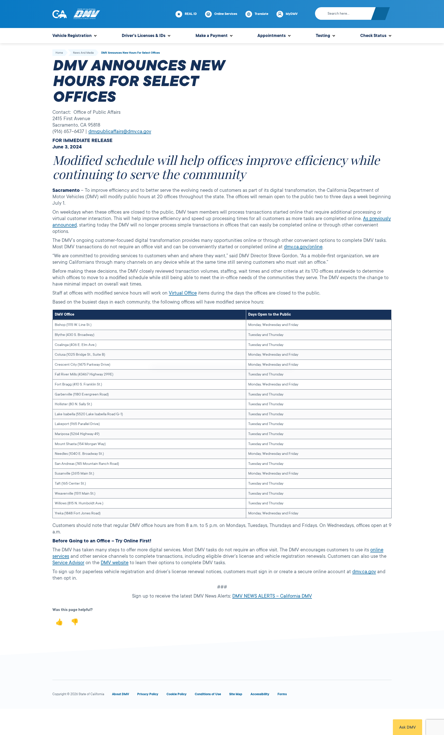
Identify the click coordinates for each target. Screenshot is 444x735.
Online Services (225, 14)
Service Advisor (68, 562)
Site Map (235, 694)
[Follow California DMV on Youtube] (349, 695)
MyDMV (292, 14)
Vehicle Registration (72, 35)
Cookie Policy (176, 694)
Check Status (373, 35)
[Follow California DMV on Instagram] (368, 695)
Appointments (271, 35)
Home (59, 52)
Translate (261, 14)
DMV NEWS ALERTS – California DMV (272, 596)
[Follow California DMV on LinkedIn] (386, 695)
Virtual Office (183, 293)
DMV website (114, 562)
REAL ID (191, 14)
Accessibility (260, 694)
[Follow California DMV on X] (331, 695)
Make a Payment (212, 35)
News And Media (83, 52)
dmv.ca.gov (364, 571)
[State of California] (59, 14)
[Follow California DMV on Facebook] (312, 695)
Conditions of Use (208, 694)
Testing (323, 35)
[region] (222, 413)
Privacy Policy (147, 694)
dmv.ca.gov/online (303, 246)
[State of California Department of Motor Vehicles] (86, 14)
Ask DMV (407, 727)
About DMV (120, 694)
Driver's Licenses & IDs (143, 35)
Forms (282, 694)
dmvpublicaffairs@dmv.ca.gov (119, 131)
